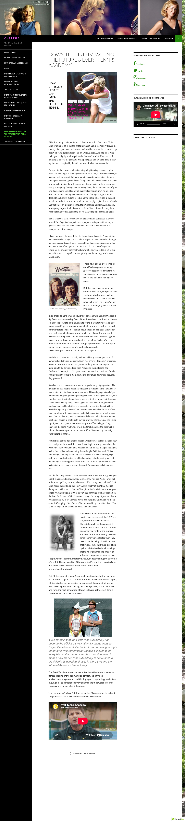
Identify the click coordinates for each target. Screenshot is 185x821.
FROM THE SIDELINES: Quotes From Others (15, 104)
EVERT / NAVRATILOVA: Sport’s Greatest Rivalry (15, 96)
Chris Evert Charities (126, 38)
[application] (156, 114)
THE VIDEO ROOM (11, 89)
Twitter (140, 71)
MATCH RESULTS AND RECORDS (16, 63)
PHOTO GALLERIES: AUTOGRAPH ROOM (11, 83)
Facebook (140, 64)
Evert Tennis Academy (105, 38)
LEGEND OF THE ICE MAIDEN (14, 58)
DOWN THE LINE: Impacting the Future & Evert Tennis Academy (15, 134)
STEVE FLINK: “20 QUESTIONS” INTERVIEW (15, 125)
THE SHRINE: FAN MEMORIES (14, 142)
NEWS (6, 68)
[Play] (137, 124)
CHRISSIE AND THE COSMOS (14, 110)
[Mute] (169, 124)
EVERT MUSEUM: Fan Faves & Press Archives (15, 75)
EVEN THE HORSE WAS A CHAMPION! (13, 117)
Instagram (141, 78)
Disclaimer (168, 38)
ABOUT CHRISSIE (10, 52)
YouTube (141, 85)
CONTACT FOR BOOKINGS (150, 38)
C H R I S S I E (11, 38)
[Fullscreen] (174, 124)
